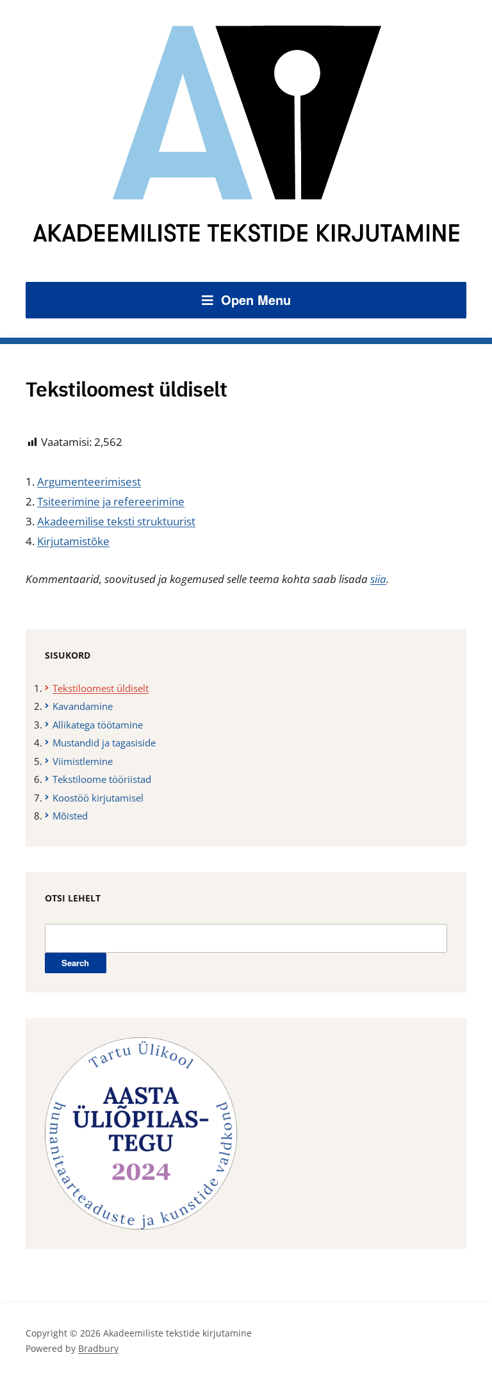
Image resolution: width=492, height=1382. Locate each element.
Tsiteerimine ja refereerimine (110, 501)
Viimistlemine (83, 761)
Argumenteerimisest (89, 481)
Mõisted (70, 815)
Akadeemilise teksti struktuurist (116, 521)
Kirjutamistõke (73, 541)
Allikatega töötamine (98, 724)
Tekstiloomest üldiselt (101, 688)
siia (378, 579)
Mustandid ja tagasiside (104, 742)
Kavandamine (83, 706)
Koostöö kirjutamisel (98, 797)
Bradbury (98, 1348)
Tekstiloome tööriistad (102, 779)
